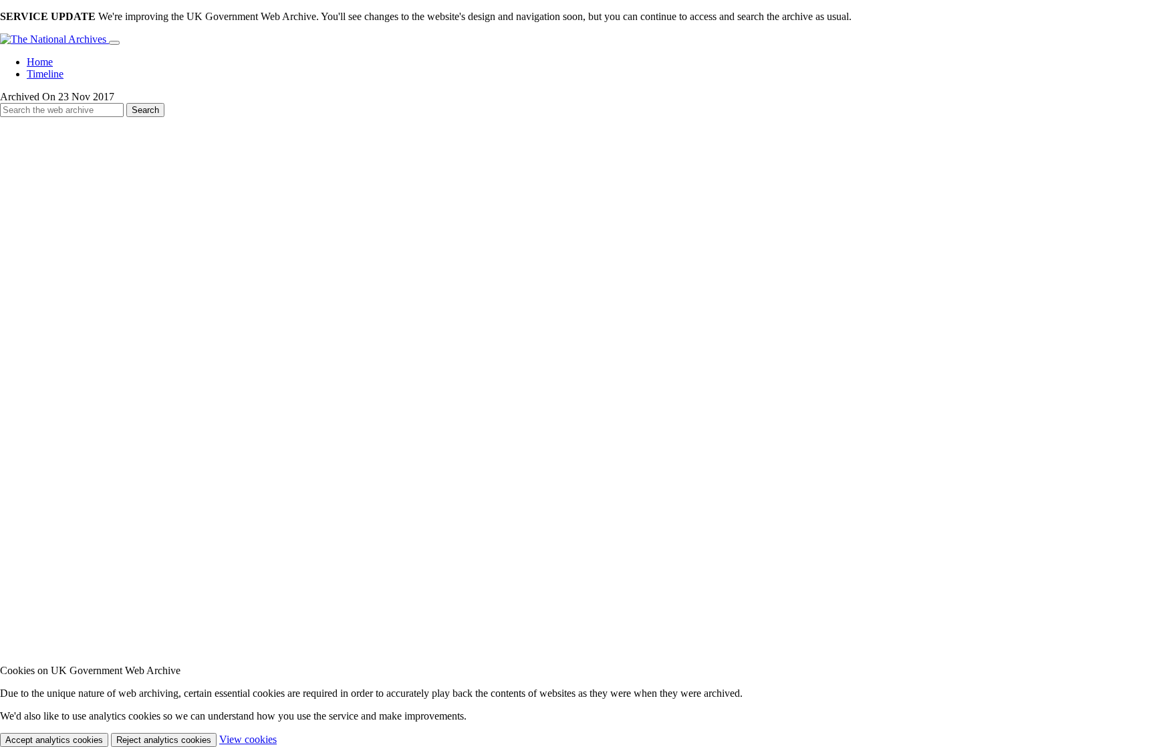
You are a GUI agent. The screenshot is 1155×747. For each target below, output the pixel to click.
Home (40, 62)
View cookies (248, 739)
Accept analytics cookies (54, 740)
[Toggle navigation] (114, 43)
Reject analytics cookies (163, 740)
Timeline (45, 74)
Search (145, 110)
